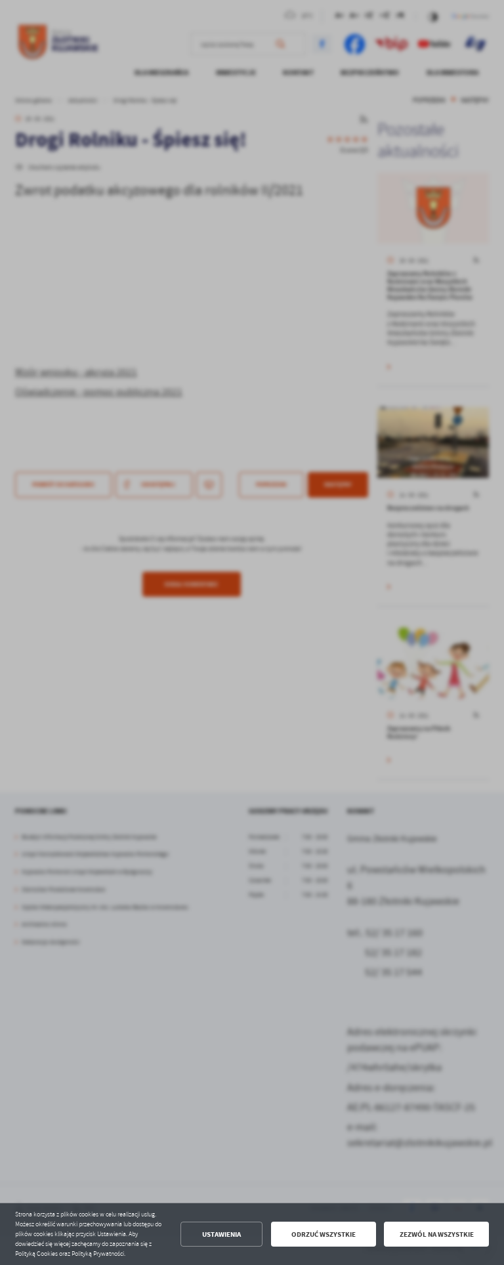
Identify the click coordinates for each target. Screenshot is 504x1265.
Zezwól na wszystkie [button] (437, 1234)
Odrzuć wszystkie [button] (323, 1234)
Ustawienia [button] (221, 1234)
